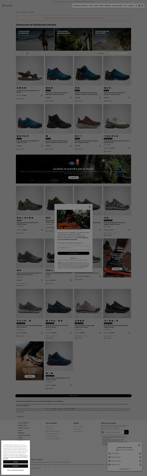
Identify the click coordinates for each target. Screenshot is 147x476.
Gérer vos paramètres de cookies (15, 470)
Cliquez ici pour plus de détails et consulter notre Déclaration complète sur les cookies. (15, 457)
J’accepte (15, 461)
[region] (15, 457)
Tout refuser (16, 466)
